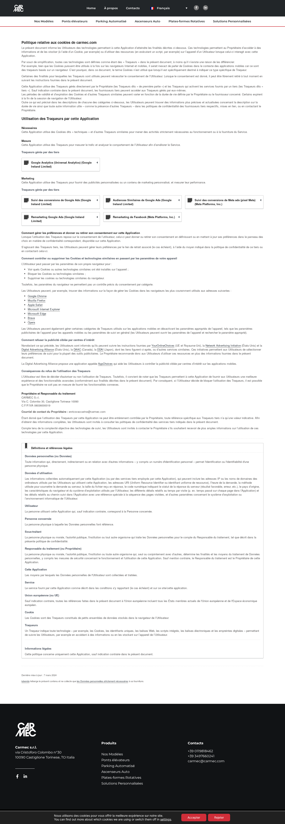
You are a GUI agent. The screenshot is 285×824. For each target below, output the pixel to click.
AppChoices (105, 364)
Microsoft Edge (37, 313)
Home (91, 8)
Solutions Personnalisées (232, 21)
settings (165, 819)
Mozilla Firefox (36, 300)
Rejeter (219, 817)
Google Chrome (37, 296)
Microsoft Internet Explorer (44, 309)
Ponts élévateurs (74, 21)
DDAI (100, 349)
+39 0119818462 (200, 751)
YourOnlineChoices (162, 345)
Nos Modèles (43, 21)
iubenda (25, 681)
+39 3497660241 (201, 756)
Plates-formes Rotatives (187, 21)
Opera (31, 322)
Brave (31, 318)
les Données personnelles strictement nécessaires (102, 681)
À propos (111, 8)
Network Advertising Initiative (223, 345)
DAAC (77, 349)
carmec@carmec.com (206, 761)
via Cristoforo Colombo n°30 (38, 752)
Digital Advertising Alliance (37, 349)
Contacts (133, 8)
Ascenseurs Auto (147, 21)
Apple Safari (35, 305)
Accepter (194, 817)
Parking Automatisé (111, 21)
